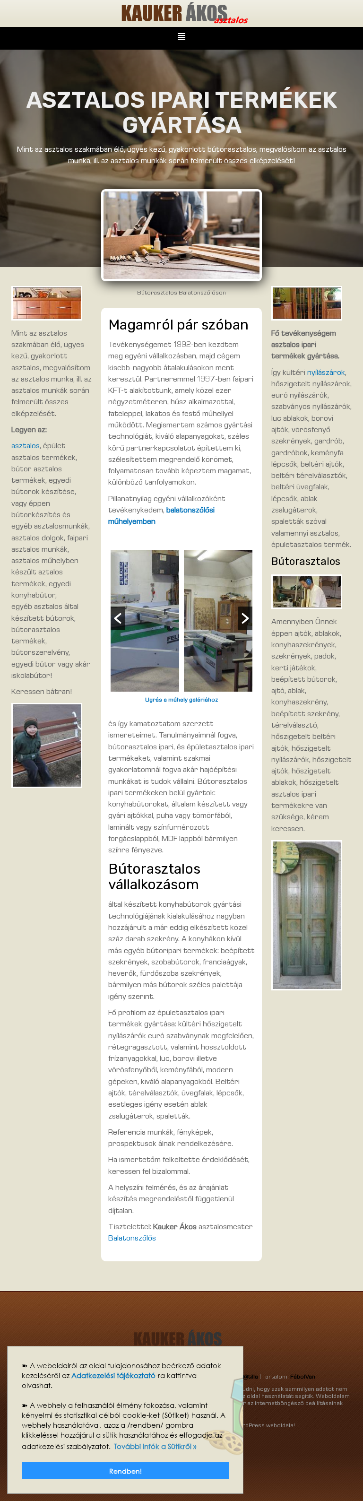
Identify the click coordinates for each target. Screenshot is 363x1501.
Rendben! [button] (125, 1470)
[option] (145, 621)
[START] (181, 14)
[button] (118, 618)
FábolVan (302, 1377)
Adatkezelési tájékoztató (113, 1375)
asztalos (25, 446)
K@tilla (249, 1377)
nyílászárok (326, 373)
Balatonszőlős (132, 1239)
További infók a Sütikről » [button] (155, 1446)
